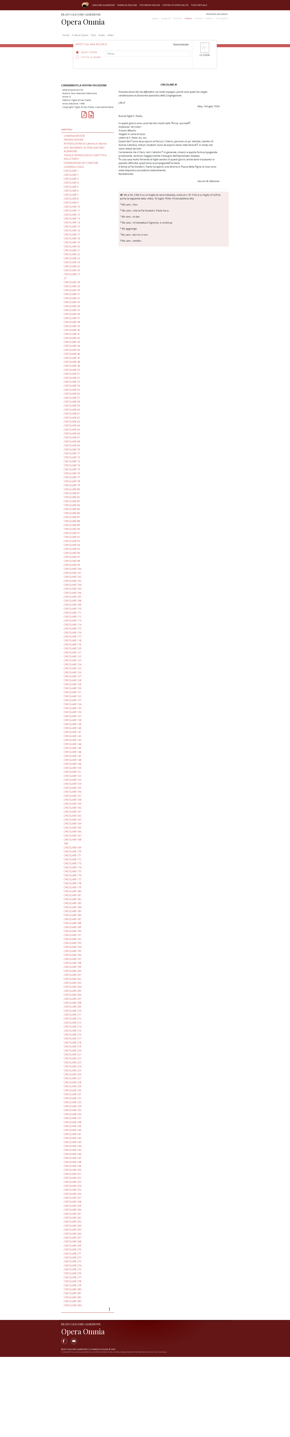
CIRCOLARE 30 (72, 290)
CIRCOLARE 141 (72, 732)
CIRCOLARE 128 (72, 680)
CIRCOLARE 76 (72, 473)
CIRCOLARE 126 (72, 672)
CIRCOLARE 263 (72, 1221)
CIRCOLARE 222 (72, 1058)
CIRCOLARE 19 (72, 242)
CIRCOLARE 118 (72, 640)
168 (66, 843)
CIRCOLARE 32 (72, 298)
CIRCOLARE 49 (72, 365)
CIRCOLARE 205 (72, 990)
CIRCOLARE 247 (72, 1158)
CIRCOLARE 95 (72, 549)
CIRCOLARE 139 (72, 724)
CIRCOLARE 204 (72, 986)
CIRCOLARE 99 (72, 565)
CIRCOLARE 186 (72, 915)
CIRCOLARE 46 (72, 354)
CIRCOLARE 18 (72, 238)
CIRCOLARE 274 (72, 1265)
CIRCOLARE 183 (72, 903)
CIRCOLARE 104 (72, 584)
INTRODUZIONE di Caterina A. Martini (85, 143)
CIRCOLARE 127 (72, 676)
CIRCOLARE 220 (72, 1050)
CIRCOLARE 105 (72, 588)
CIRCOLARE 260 (72, 1209)
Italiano (188, 18)
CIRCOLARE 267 (72, 1237)
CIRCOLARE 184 (72, 907)
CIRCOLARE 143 (72, 740)
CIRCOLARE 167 (72, 835)
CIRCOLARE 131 (72, 692)
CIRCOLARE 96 (72, 553)
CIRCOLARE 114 (72, 624)
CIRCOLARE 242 (72, 1138)
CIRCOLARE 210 (72, 1010)
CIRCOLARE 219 (72, 1046)
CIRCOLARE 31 (72, 294)
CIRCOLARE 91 (72, 533)
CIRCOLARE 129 (72, 684)
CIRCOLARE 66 (72, 433)
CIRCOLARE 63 (72, 421)
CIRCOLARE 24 (72, 262)
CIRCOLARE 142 (72, 736)
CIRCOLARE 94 (72, 545)
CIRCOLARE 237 (72, 1118)
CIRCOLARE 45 (72, 350)
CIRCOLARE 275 (72, 1269)
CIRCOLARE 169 (72, 847)
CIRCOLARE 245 (72, 1150)
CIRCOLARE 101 (72, 573)
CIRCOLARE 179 (72, 887)
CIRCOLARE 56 (72, 393)
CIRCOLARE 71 (72, 453)
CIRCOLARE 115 (72, 628)
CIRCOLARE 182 (72, 899)
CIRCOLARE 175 (72, 871)
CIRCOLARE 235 (72, 1110)
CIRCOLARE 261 (72, 1213)
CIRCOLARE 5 (71, 186)
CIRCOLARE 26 (72, 270)
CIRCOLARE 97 (72, 557)
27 (65, 278)
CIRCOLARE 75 (72, 469)
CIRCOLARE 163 (72, 819)
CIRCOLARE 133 (72, 700)
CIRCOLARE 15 (72, 226)
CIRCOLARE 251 (72, 1174)
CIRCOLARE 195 (72, 951)
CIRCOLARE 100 (72, 568)
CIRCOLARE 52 (72, 377)
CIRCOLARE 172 (72, 859)
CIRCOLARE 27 (72, 274)
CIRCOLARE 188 (72, 923)
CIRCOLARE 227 (72, 1078)
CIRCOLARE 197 (72, 959)
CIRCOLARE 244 (72, 1146)
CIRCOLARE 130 (72, 688)
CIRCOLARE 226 (72, 1074)
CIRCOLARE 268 (72, 1241)
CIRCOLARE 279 (72, 1285)
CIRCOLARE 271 (72, 1253)
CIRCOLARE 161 (72, 811)
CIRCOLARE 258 (72, 1201)
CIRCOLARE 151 (72, 771)
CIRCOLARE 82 (72, 497)
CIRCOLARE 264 (72, 1225)
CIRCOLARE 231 (72, 1094)
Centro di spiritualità (175, 5)
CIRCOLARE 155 (72, 787)
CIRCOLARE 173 (72, 863)
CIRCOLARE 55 (72, 389)
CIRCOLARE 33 (72, 302)
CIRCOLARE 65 (72, 429)
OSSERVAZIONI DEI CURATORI (81, 163)
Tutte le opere (91, 57)
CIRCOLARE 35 (72, 310)
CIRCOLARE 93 (72, 541)
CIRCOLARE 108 (72, 600)
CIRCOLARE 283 (72, 1301)
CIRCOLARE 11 (72, 210)
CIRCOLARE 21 (72, 250)
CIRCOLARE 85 (72, 509)
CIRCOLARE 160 (72, 807)
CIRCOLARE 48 (72, 362)
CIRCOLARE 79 (72, 485)
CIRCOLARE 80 (72, 489)
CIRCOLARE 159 (72, 803)
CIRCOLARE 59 (72, 405)
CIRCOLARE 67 (72, 437)
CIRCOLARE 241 (72, 1134)
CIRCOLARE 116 (72, 632)
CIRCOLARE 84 (72, 505)
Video (110, 35)
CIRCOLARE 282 (72, 1297)
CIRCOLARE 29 (72, 286)
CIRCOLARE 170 (72, 851)
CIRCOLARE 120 (72, 648)
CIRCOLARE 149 (72, 763)
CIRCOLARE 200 (72, 971)
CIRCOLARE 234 (72, 1106)
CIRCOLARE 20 (72, 246)
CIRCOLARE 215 (72, 1030)
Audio (101, 35)
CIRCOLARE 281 (72, 1293)
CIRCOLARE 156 (72, 791)
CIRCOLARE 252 (72, 1178)
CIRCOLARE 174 (72, 867)
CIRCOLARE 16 (72, 230)
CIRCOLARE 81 (72, 493)
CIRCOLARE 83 (72, 501)
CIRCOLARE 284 (72, 1305)
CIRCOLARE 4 (71, 182)
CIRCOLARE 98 (72, 561)
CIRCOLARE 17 (72, 234)
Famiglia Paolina (127, 5)
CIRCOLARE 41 (72, 334)
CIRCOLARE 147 (72, 756)
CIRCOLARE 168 (72, 839)
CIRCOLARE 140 (72, 728)
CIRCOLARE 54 (72, 385)
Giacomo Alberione (103, 5)
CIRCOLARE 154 (72, 783)
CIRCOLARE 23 (72, 258)
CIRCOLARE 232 (72, 1098)
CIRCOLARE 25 (72, 266)
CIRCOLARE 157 (72, 795)
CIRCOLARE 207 (72, 998)
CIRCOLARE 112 (72, 616)
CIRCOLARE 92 (72, 537)
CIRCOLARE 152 (72, 776)
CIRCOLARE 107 (72, 596)
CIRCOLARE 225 (72, 1070)
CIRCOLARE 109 (72, 604)
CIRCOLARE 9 (71, 202)
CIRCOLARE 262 (72, 1217)
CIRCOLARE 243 (72, 1142)
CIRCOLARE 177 (72, 879)
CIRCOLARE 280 (72, 1289)
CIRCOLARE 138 (72, 720)
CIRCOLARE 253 (72, 1182)
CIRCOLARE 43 (72, 342)
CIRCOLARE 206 (72, 994)
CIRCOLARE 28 (72, 282)
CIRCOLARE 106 (72, 592)
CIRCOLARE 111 (72, 612)
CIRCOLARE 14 (72, 222)
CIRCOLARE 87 (72, 517)
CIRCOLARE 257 (72, 1197)
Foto (93, 35)
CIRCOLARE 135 (72, 708)
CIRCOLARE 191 (72, 935)
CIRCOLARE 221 (72, 1054)
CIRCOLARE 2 (71, 174)
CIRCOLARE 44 (72, 346)
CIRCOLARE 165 (72, 827)
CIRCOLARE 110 (72, 608)
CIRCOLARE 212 (72, 1018)
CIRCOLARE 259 (72, 1205)
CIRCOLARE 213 (72, 1022)
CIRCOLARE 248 (72, 1162)
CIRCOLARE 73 (72, 461)
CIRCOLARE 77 (72, 477)
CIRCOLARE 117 (72, 636)
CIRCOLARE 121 (72, 652)
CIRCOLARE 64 (72, 425)
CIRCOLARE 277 (72, 1277)
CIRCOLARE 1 (71, 170)
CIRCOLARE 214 (72, 1026)
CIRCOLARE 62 (72, 417)
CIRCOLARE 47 (72, 358)
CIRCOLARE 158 (72, 799)
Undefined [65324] (74, 135)
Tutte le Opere (80, 35)
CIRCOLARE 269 (72, 1245)
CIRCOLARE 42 (72, 338)
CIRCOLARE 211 (72, 1014)
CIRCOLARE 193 (72, 943)
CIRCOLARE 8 (71, 198)
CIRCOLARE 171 (72, 855)
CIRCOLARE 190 (72, 931)
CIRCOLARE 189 (72, 927)
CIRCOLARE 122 (72, 656)
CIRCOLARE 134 (72, 704)
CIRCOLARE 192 (72, 939)
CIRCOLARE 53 (72, 381)
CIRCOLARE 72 (72, 457)
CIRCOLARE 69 (72, 445)
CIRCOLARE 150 (72, 768)
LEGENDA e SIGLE (74, 166)
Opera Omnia (83, 21)
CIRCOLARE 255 (72, 1189)
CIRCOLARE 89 (72, 525)
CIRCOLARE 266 (72, 1233)
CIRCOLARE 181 (72, 895)
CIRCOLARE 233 (72, 1102)
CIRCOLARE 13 (72, 218)
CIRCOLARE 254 (72, 1186)
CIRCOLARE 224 (72, 1066)
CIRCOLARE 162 (72, 815)
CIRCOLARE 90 (72, 529)
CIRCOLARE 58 (72, 401)
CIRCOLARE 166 (72, 831)
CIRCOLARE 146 (72, 752)
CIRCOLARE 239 (72, 1126)
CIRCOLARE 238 (72, 1122)
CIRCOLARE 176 (72, 875)
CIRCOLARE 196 (72, 955)
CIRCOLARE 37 (72, 318)
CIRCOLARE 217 (72, 1038)
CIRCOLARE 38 (72, 322)
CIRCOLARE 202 (72, 979)
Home (67, 35)
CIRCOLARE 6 (71, 190)
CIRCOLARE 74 (72, 465)
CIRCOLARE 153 (72, 779)
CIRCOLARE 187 (72, 919)
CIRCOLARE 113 (72, 620)
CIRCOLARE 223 (72, 1062)
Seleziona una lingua (217, 14)
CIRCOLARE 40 (72, 330)
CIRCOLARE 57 (72, 397)
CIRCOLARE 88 (72, 521)
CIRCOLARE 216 (72, 1034)
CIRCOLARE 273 (72, 1261)
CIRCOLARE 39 (72, 326)
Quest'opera (89, 52)
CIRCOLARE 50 (72, 370)
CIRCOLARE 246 (72, 1154)
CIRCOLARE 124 (72, 664)
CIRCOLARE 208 (72, 1002)
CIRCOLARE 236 (72, 1114)
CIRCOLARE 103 (72, 581)
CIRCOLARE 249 (72, 1166)
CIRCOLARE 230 (72, 1090)
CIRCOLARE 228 (72, 1082)
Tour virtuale (199, 5)
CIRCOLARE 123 (72, 660)
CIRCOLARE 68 (72, 441)
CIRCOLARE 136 (72, 712)
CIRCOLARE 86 (72, 513)
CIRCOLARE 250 (72, 1170)
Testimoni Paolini (149, 5)
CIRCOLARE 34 (72, 306)
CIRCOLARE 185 (72, 911)
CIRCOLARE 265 (72, 1229)
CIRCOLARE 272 (72, 1257)
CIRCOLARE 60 (72, 409)
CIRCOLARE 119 (72, 644)
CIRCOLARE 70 (72, 449)
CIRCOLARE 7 (71, 194)
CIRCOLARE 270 (72, 1249)
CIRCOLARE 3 (71, 178)
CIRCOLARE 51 (72, 373)
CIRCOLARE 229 (72, 1086)
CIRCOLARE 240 (72, 1130)
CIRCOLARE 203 (72, 982)
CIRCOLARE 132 (72, 696)
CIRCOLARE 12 (72, 214)
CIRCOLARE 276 (72, 1273)
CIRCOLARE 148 (72, 760)
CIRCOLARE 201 (72, 975)
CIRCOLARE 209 (72, 1006)
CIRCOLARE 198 (72, 963)
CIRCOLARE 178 (72, 883)
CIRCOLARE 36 (72, 314)
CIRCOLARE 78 (72, 481)
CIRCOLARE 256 (72, 1194)
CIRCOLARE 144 (72, 744)
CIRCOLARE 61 (72, 413)
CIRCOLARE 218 (72, 1042)
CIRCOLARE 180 (72, 891)
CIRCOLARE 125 (72, 668)
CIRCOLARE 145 (72, 748)
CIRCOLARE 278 (72, 1281)
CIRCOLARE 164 (72, 823)
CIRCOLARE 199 (72, 967)
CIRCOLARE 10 (72, 206)
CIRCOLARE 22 (72, 254)
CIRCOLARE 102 (72, 576)
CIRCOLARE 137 (72, 716)
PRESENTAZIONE (73, 139)
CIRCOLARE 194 (72, 947)
